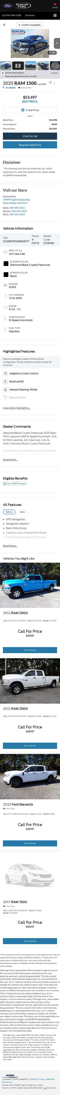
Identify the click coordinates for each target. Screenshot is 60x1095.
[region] (30, 124)
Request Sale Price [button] (30, 145)
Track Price (32, 110)
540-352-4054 (17, 214)
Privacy (41, 1079)
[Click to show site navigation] (55, 16)
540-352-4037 (19, 211)
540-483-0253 (17, 207)
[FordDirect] (10, 1076)
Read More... (10, 460)
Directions (30, 15)
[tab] (9, 512)
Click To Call (30, 136)
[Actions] (54, 83)
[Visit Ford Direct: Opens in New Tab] (50, 1088)
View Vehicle (30, 650)
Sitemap (33, 1079)
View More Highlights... (16, 408)
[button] (11, 15)
